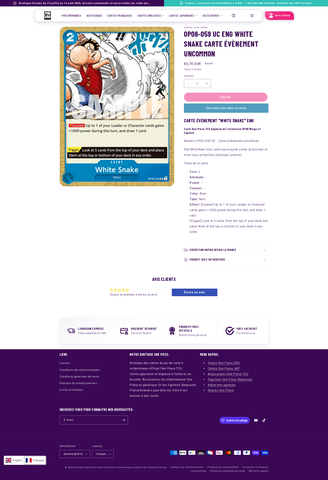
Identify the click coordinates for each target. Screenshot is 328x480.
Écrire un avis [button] (194, 292)
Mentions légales (258, 471)
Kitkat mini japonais (222, 385)
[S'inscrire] (123, 420)
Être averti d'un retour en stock (226, 108)
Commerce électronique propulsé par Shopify (130, 467)
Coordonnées (199, 471)
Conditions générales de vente (79, 376)
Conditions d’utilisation (255, 467)
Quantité (189, 75)
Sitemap (162, 467)
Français (101, 454)
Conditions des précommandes (80, 369)
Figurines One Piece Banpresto (230, 379)
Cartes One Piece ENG (224, 363)
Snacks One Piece (221, 390)
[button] (151, 15)
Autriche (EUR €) (73, 454)
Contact (65, 363)
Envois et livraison (71, 389)
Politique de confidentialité (223, 467)
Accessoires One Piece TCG (228, 374)
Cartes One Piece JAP (224, 368)
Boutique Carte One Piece (89, 467)
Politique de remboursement (78, 383)
